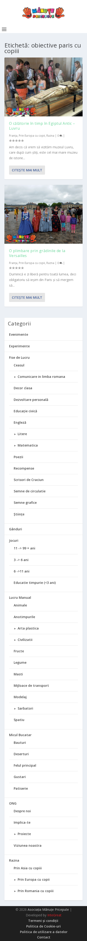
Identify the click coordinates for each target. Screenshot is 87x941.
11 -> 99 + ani (24, 548)
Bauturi (20, 742)
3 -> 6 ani (21, 560)
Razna (50, 136)
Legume (20, 662)
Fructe (19, 651)
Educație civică (25, 411)
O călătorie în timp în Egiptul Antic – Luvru (42, 126)
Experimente (19, 346)
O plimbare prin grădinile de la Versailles (37, 253)
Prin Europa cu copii (32, 136)
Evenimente (18, 334)
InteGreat (54, 915)
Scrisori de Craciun (29, 479)
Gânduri (15, 529)
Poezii (18, 457)
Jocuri (13, 540)
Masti (18, 674)
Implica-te (22, 822)
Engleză (20, 422)
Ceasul (19, 365)
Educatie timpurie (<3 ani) (35, 582)
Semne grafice (25, 502)
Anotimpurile (24, 617)
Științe (19, 514)
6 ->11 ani (21, 571)
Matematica (28, 445)
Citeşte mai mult (27, 170)
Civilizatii (25, 639)
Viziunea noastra (28, 845)
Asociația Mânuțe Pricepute (48, 909)
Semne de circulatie (29, 491)
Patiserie (21, 788)
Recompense (24, 468)
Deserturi (21, 754)
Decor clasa (23, 388)
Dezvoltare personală (31, 399)
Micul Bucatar (20, 735)
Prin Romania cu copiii (36, 891)
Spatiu (19, 720)
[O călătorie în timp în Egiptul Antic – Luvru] (43, 87)
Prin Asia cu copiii (28, 868)
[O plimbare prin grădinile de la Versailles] (43, 214)
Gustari (20, 777)
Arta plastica (28, 628)
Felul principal (25, 765)
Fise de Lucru (19, 357)
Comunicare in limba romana (41, 376)
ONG (12, 803)
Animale (20, 605)
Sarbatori (25, 708)
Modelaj (20, 697)
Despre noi (22, 811)
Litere (22, 434)
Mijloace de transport (31, 685)
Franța (13, 136)
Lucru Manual (20, 597)
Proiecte (24, 834)
